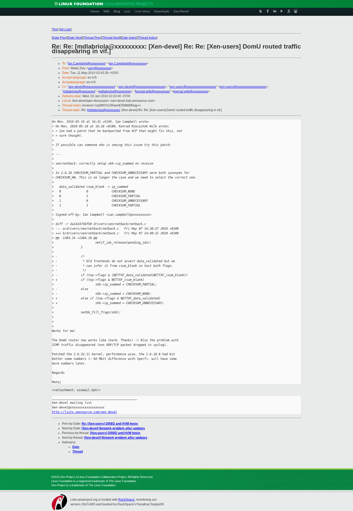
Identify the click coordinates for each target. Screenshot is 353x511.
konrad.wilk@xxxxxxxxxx (152, 91)
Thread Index (147, 38)
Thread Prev (92, 38)
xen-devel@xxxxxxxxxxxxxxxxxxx (91, 87)
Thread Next (111, 38)
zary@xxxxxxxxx (99, 68)
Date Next (75, 38)
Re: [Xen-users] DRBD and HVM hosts (110, 423)
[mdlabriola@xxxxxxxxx (103, 110)
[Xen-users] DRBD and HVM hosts (115, 433)
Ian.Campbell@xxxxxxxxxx (86, 63)
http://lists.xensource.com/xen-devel (84, 412)
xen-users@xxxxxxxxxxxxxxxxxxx (193, 87)
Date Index (128, 38)
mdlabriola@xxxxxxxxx (79, 91)
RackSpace (126, 499)
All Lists (65, 29)
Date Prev (59, 38)
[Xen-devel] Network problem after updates (113, 428)
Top (55, 29)
